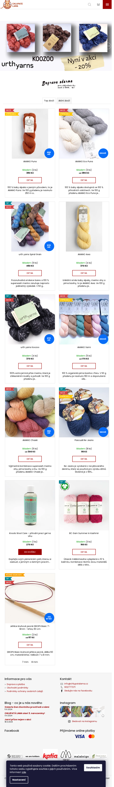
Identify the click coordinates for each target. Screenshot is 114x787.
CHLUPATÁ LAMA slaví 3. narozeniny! (23, 707)
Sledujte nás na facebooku (77, 683)
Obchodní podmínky (16, 681)
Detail (29, 179)
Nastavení (19, 779)
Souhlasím (93, 767)
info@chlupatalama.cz (75, 677)
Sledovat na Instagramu (83, 714)
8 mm (34, 655)
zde (24, 772)
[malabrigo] (80, 749)
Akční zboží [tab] (63, 100)
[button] (8, 46)
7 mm (25, 655)
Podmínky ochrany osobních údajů (24, 684)
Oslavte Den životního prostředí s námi (25, 700)
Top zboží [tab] (48, 100)
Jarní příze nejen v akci (16, 713)
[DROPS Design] (13, 749)
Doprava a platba (15, 677)
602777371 (68, 680)
